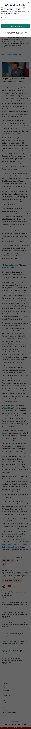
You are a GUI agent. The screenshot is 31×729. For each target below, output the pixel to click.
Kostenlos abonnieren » (15, 26)
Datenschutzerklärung (13, 32)
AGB (24, 32)
